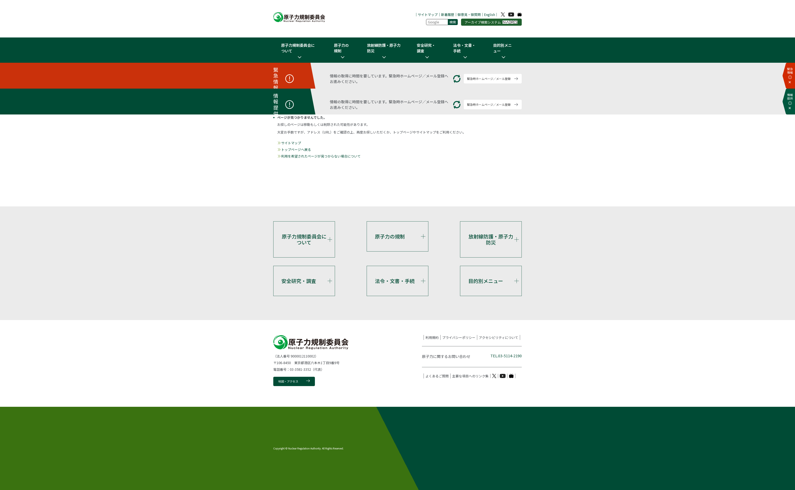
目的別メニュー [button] (502, 47)
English (489, 14)
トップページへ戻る (296, 149)
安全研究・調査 (298, 280)
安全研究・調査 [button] (426, 47)
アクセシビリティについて (498, 337)
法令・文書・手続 (395, 280)
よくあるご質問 (437, 375)
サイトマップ (428, 14)
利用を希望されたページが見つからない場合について (321, 156)
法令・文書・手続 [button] (464, 47)
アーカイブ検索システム (483, 22)
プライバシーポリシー (458, 337)
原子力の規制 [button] (341, 47)
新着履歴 (447, 14)
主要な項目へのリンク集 (470, 375)
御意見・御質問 (469, 14)
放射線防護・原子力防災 (491, 239)
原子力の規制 (390, 236)
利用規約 (432, 337)
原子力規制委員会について (304, 239)
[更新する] (456, 79)
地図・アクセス (288, 381)
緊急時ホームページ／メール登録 (489, 79)
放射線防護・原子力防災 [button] (384, 47)
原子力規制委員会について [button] (298, 47)
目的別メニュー (485, 280)
